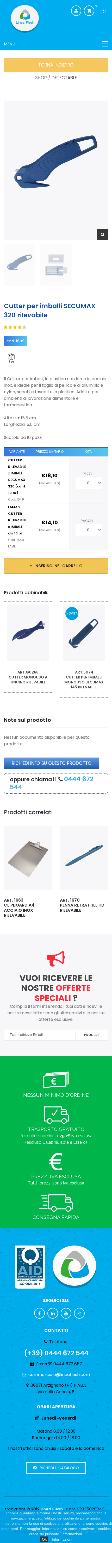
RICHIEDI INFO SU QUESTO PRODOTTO (51, 763)
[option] (56, 170)
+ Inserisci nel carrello (56, 566)
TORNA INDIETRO (56, 65)
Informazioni (62, 1539)
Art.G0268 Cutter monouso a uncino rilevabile (28, 677)
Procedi (91, 1035)
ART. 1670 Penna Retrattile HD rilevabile (82, 905)
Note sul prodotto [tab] (27, 720)
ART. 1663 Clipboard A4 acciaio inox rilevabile (19, 907)
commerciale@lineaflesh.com (59, 1375)
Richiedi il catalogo (58, 1467)
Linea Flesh (52, 1509)
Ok (44, 1539)
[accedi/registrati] (76, 11)
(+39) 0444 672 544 (56, 1353)
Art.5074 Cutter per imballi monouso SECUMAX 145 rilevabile (84, 680)
